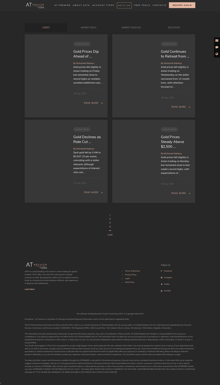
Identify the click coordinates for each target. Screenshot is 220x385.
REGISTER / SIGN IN (182, 5)
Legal (127, 278)
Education (174, 27)
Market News (88, 27)
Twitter (167, 284)
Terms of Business (132, 271)
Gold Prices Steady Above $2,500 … (172, 142)
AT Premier (62, 5)
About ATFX (81, 5)
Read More (91, 103)
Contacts (160, 5)
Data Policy (129, 282)
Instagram (168, 277)
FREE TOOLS (142, 5)
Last (110, 234)
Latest (46, 27)
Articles (124, 5)
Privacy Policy (130, 274)
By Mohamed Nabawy (83, 63)
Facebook (168, 271)
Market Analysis (131, 27)
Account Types (103, 5)
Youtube (167, 290)
